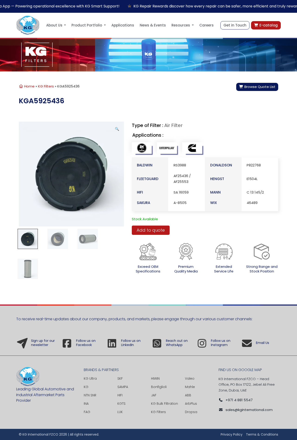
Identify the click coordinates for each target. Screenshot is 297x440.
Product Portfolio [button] (87, 25)
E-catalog (268, 25)
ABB (188, 395)
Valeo (189, 378)
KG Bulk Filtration (164, 403)
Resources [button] (181, 25)
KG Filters (46, 86)
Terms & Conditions (262, 434)
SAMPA (122, 387)
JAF (153, 395)
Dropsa (191, 412)
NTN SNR (90, 395)
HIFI (120, 395)
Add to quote (151, 230)
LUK (120, 412)
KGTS (121, 403)
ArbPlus (191, 403)
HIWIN (155, 378)
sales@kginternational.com (249, 409)
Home (29, 86)
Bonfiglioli (159, 387)
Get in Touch (234, 25)
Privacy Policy (231, 434)
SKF (120, 378)
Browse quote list (259, 86)
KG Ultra (90, 378)
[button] (56, 25)
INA (86, 403)
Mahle (190, 387)
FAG (87, 412)
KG (86, 387)
